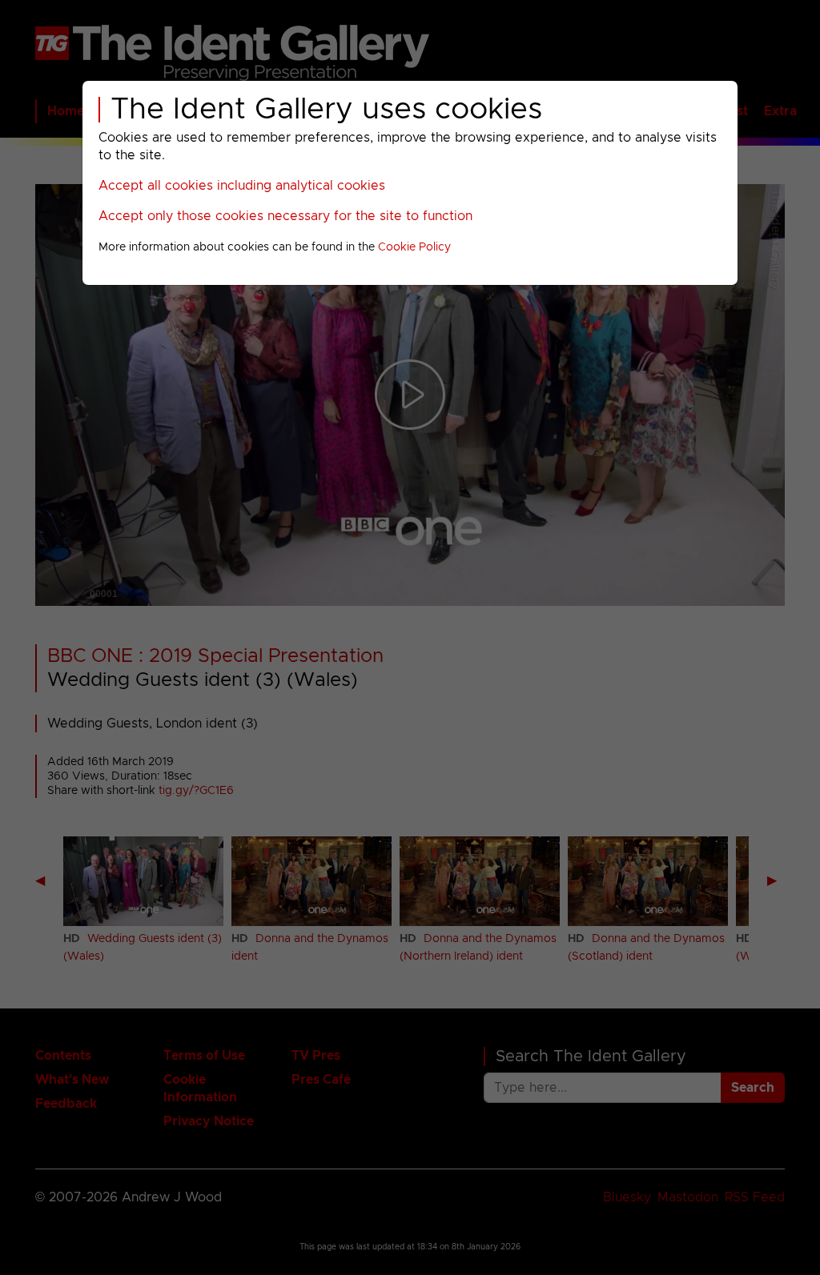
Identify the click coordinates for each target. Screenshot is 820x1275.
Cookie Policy (414, 247)
